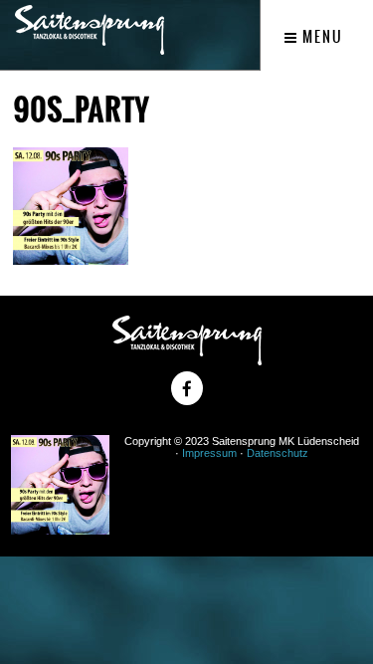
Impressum (209, 453)
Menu (320, 37)
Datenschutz (277, 453)
